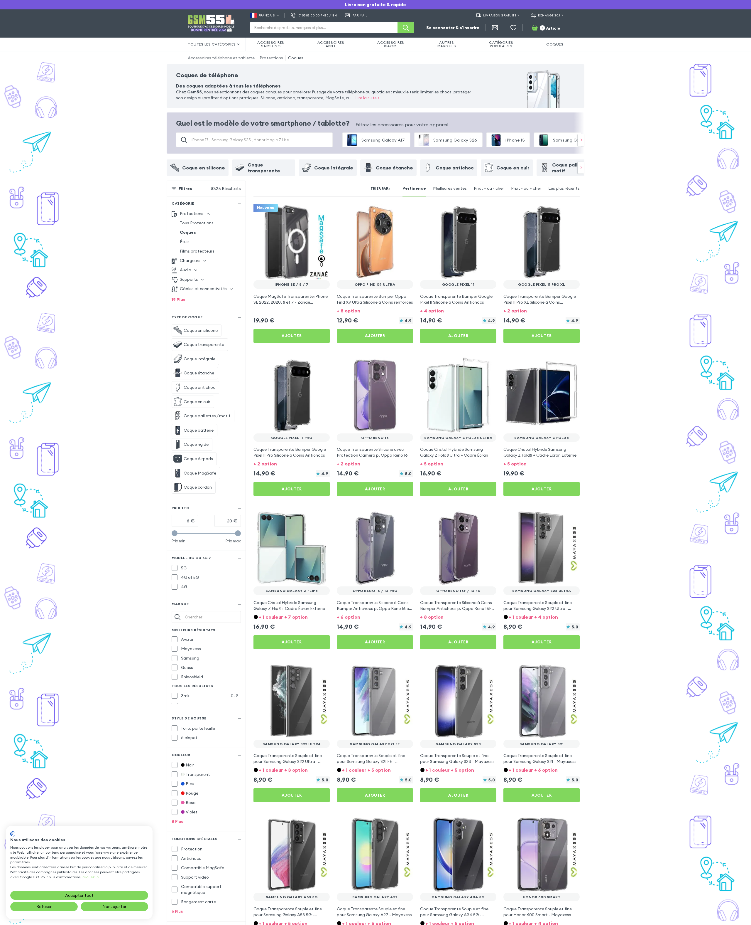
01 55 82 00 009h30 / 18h (317, 15)
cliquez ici (90, 877)
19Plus (178, 299)
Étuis (185, 241)
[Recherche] (406, 27)
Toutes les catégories (212, 44)
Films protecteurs (197, 251)
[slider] (174, 533)
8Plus (177, 821)
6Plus (177, 911)
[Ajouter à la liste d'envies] (321, 212)
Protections (271, 57)
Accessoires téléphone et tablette (221, 57)
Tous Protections (197, 223)
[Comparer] (309, 212)
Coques (295, 57)
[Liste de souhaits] (513, 28)
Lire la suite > (367, 97)
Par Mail (360, 15)
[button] (375, 310)
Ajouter (292, 335)
